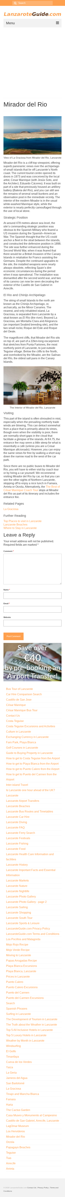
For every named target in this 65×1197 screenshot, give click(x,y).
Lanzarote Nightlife (17, 891)
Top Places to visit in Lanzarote (22, 521)
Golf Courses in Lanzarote (22, 747)
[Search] (15, 3)
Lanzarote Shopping (18, 912)
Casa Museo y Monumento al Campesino (31, 1115)
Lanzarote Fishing (17, 843)
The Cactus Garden (18, 1110)
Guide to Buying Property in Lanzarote (29, 753)
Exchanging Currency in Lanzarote (27, 737)
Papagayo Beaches (18, 1147)
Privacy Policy (43, 1188)
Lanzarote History (17, 864)
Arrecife (11, 1163)
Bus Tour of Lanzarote (19, 688)
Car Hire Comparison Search (24, 694)
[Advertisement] (32, 61)
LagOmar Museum (17, 1126)
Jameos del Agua (16, 1078)
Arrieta (10, 1168)
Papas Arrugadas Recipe (21, 960)
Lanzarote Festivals (18, 838)
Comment (8, 551)
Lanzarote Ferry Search (20, 832)
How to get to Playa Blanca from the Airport (32, 763)
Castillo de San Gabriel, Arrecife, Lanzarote (32, 1120)
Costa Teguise (15, 721)
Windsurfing (13, 1045)
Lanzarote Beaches (15, 524)
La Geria (11, 1072)
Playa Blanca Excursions (21, 965)
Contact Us (13, 715)
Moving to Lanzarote (18, 955)
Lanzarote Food (15, 848)
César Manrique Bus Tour (21, 710)
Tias (8, 1158)
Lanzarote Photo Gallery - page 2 (26, 901)
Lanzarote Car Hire (17, 816)
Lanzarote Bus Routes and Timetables (29, 811)
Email (6, 603)
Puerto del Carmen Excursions (25, 997)
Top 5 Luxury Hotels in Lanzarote (26, 1035)
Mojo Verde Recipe (18, 949)
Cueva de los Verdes (19, 1061)
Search (10, 1003)
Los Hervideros (15, 1131)
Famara (11, 1099)
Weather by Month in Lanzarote (25, 1040)
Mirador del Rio (15, 1136)
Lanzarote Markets (17, 880)
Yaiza (9, 1067)
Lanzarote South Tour (19, 917)
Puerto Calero (14, 981)
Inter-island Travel (17, 784)
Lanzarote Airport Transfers (22, 800)
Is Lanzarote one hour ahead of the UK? (30, 790)
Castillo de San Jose (19, 699)
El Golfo (11, 1051)
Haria (9, 1104)
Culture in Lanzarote (18, 731)
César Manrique (16, 705)
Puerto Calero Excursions (22, 987)
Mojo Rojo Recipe (17, 944)
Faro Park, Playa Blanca (21, 742)
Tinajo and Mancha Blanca (22, 1094)
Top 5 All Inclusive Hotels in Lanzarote (29, 1029)
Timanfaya (12, 1056)
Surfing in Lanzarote (18, 1013)
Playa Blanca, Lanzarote (21, 971)
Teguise (11, 1152)
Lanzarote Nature (16, 885)
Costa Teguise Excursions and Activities (30, 726)
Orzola (10, 1142)
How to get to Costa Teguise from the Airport (33, 758)
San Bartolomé (15, 1083)
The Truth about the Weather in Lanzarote (31, 1024)
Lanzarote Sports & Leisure (23, 923)
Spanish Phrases (16, 1008)
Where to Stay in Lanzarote (20, 528)
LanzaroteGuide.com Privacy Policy (28, 928)
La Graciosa (10, 509)
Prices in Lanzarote (18, 976)
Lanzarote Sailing (17, 907)
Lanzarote (12, 795)
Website (7, 617)
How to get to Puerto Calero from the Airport (32, 769)
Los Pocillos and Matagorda (23, 939)
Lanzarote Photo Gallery (21, 896)
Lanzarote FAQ (15, 827)
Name (6, 590)
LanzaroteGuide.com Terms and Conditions (32, 933)
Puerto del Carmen (17, 992)
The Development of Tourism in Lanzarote (31, 1019)
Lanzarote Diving (16, 822)
